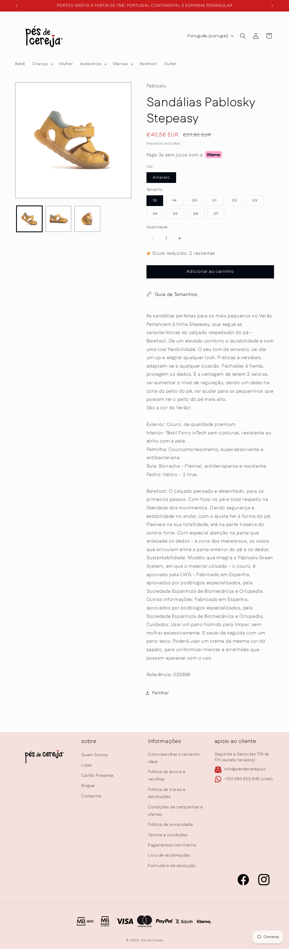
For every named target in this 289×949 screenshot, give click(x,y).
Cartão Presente (97, 775)
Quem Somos (94, 755)
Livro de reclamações (169, 855)
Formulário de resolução (172, 866)
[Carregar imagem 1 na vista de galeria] (29, 219)
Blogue (88, 786)
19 (177, 201)
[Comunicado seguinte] (272, 5)
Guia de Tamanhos (176, 294)
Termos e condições (167, 835)
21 (218, 201)
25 (178, 215)
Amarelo (161, 177)
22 (237, 201)
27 (219, 215)
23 (258, 201)
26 (199, 215)
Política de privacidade (170, 825)
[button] (42, 64)
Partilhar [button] (160, 693)
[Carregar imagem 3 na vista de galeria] (87, 219)
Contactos (91, 796)
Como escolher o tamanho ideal (174, 758)
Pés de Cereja (152, 940)
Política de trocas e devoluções (166, 793)
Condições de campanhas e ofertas (175, 810)
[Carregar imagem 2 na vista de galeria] (58, 219)
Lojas (86, 765)
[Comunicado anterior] (16, 5)
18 (155, 200)
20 (197, 201)
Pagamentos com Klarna (172, 845)
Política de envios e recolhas (166, 775)
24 (158, 215)
